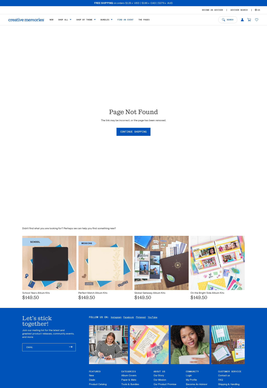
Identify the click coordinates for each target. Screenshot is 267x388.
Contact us (224, 375)
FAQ (220, 380)
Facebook (128, 317)
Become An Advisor (196, 384)
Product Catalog (98, 384)
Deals (92, 380)
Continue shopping (133, 131)
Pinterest (141, 317)
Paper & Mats (128, 380)
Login (189, 375)
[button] (256, 19)
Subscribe (72, 347)
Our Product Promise (165, 384)
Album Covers (128, 375)
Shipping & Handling (228, 384)
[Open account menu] (242, 19)
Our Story (159, 375)
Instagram (116, 317)
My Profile (191, 380)
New (91, 375)
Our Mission (160, 380)
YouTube (152, 317)
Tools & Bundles (130, 384)
